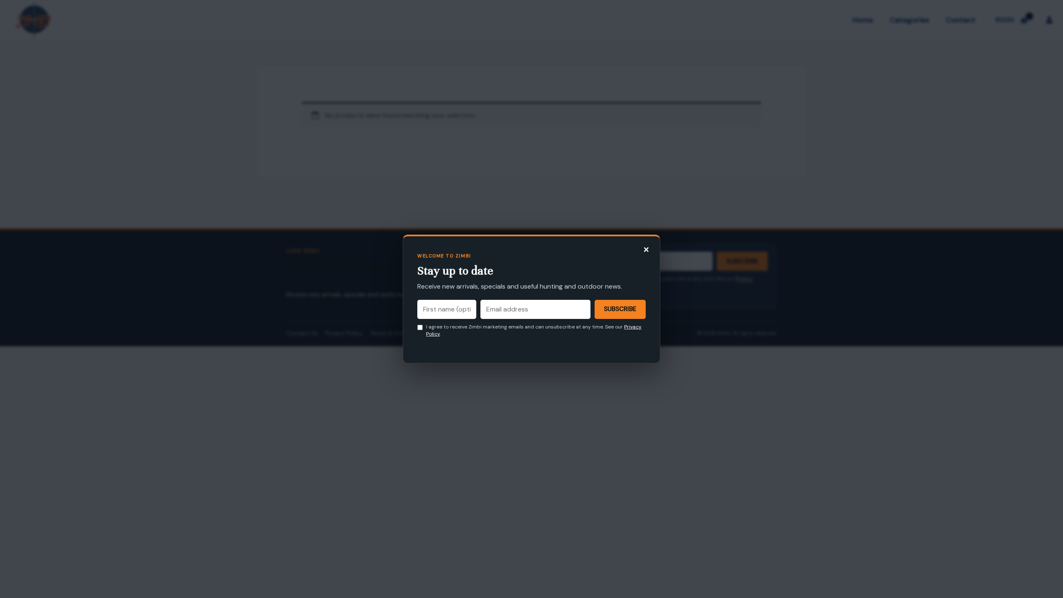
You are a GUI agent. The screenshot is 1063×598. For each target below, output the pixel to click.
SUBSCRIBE (620, 309)
